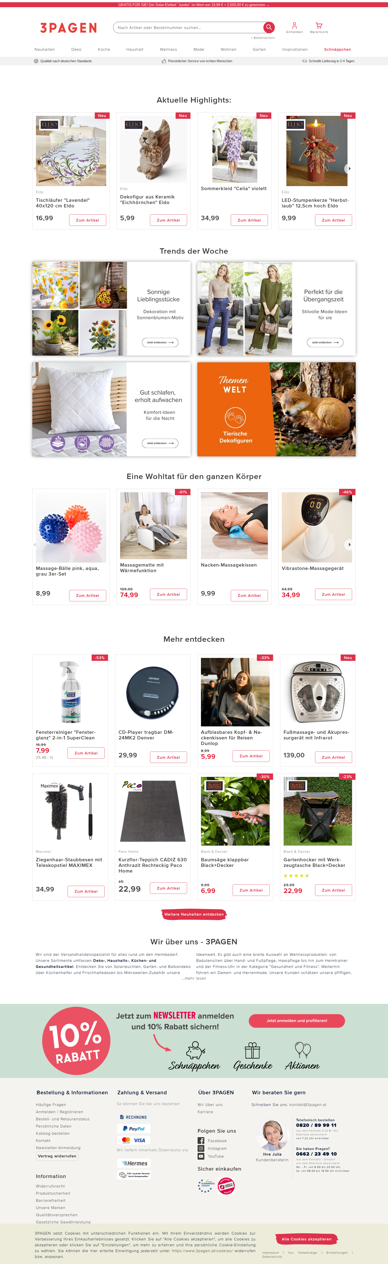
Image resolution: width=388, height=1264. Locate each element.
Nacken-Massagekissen (229, 565)
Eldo (124, 189)
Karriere (205, 1111)
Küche (104, 49)
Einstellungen (337, 1253)
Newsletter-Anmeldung (58, 1147)
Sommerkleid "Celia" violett (234, 189)
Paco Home (129, 851)
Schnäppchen (337, 49)
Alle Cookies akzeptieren (307, 1239)
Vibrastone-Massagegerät (313, 568)
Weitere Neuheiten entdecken (194, 914)
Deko (76, 49)
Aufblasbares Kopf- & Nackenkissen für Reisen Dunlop (231, 738)
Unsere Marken (51, 1207)
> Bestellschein (263, 38)
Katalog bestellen (53, 1133)
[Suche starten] (269, 27)
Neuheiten (45, 49)
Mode (199, 49)
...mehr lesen (194, 978)
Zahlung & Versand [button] (142, 1092)
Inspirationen (295, 49)
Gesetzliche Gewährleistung (63, 1222)
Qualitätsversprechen (57, 1214)
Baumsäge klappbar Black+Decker (225, 862)
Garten (259, 49)
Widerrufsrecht (50, 1186)
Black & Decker (214, 851)
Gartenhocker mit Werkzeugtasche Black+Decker (315, 862)
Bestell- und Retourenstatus (63, 1119)
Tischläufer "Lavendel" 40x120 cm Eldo (63, 203)
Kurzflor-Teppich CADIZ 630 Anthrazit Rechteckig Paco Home (153, 865)
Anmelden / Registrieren (59, 1111)
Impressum (270, 1253)
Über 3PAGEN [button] (216, 1092)
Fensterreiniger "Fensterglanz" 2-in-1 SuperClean (66, 735)
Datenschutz (272, 1257)
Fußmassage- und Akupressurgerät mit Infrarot (316, 735)
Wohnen (229, 49)
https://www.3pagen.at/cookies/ (202, 1250)
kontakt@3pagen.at (307, 1104)
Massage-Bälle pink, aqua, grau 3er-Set (67, 571)
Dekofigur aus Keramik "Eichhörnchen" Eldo (147, 200)
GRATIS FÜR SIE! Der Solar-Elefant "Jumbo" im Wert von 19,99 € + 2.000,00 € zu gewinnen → (194, 5)
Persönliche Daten (54, 1126)
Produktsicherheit (53, 1193)
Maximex (43, 851)
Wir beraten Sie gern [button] (279, 1092)
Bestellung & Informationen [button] (72, 1092)
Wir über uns (210, 1104)
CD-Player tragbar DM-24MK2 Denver (146, 735)
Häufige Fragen (51, 1104)
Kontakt (43, 1140)
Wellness (168, 49)
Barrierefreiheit (51, 1200)
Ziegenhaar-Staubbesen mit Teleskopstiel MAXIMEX (69, 862)
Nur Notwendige (302, 1253)
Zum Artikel (87, 220)
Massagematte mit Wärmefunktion (142, 568)
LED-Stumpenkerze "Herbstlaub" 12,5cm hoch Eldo (315, 203)
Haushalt (134, 49)
